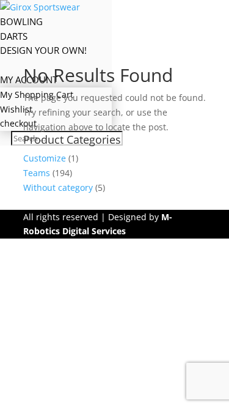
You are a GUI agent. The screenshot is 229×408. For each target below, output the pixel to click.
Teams (36, 173)
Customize (44, 158)
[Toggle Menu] (82, 7)
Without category (58, 187)
